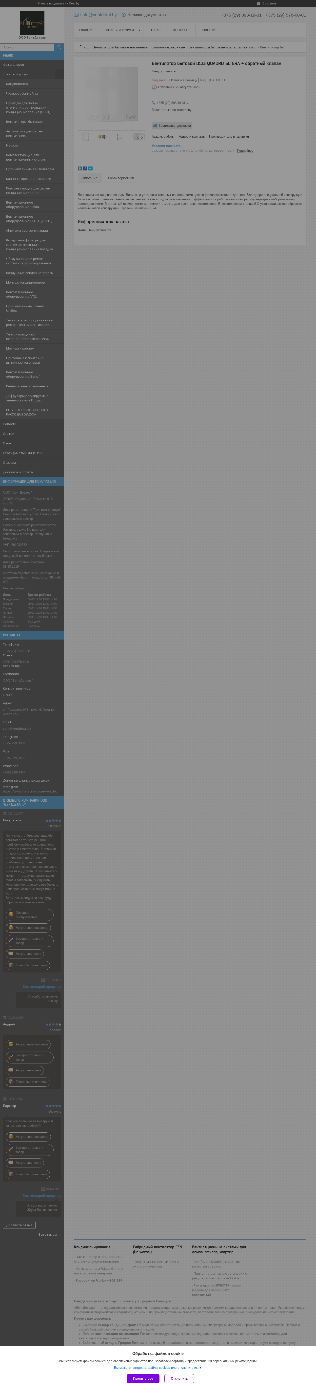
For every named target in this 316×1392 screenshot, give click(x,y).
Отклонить (179, 1378)
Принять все (143, 1378)
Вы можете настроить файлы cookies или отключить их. (156, 1368)
